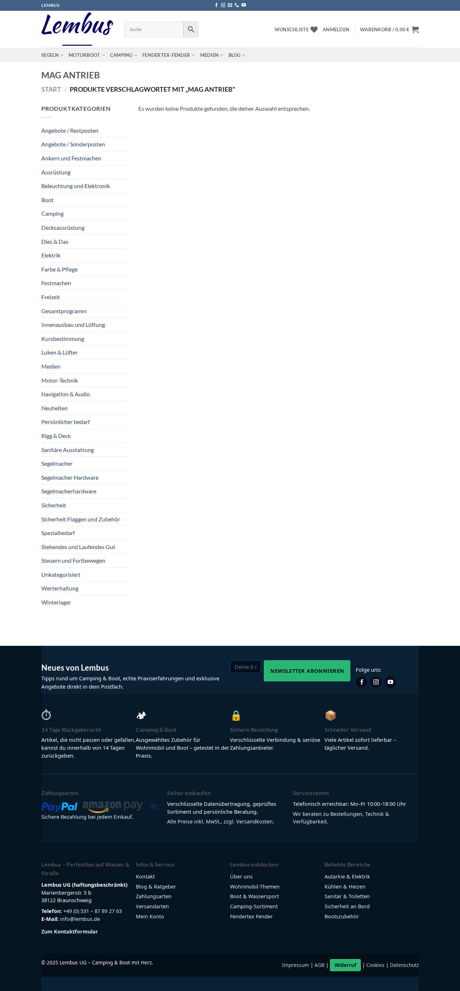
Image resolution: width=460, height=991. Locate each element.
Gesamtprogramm (64, 310)
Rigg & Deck (56, 435)
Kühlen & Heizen (345, 886)
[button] (336, 29)
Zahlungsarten (153, 896)
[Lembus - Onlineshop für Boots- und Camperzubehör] (77, 29)
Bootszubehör (342, 916)
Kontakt (145, 876)
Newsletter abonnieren (307, 670)
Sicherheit (53, 505)
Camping (121, 55)
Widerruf (345, 965)
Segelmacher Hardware (69, 477)
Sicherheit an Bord (347, 906)
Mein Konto (150, 916)
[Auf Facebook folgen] (216, 5)
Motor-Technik (59, 380)
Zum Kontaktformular (69, 931)
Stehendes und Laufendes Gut (78, 546)
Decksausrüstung (62, 227)
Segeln (50, 55)
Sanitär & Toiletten (347, 896)
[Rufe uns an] (237, 5)
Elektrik (50, 255)
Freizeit (50, 296)
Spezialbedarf (58, 532)
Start (51, 89)
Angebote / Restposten (69, 130)
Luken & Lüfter (59, 352)
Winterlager (56, 602)
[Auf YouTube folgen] (244, 5)
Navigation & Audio (65, 394)
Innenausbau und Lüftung (73, 324)
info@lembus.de (80, 918)
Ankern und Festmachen (71, 158)
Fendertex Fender (251, 916)
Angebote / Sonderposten (73, 144)
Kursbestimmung (62, 338)
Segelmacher (57, 463)
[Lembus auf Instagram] (376, 682)
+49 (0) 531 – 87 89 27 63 (92, 911)
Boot (47, 199)
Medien (209, 55)
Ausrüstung (55, 172)
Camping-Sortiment (254, 906)
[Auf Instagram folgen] (223, 5)
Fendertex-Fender (166, 55)
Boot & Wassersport (254, 896)
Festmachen (56, 282)
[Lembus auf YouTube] (390, 682)
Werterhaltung (59, 588)
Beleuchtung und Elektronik (75, 185)
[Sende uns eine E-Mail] (230, 5)
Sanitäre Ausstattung (67, 449)
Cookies (375, 965)
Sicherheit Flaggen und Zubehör (80, 519)
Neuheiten (54, 408)
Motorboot (84, 55)
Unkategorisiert (60, 574)
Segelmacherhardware (68, 491)
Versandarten (152, 906)
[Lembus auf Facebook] (361, 682)
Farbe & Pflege (59, 269)
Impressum (295, 965)
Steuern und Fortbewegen (73, 560)
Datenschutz (404, 965)
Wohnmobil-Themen (255, 886)
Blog (235, 55)
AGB (319, 965)
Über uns (241, 876)
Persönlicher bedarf (65, 421)
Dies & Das (54, 241)
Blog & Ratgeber (156, 886)
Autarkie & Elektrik (347, 876)
